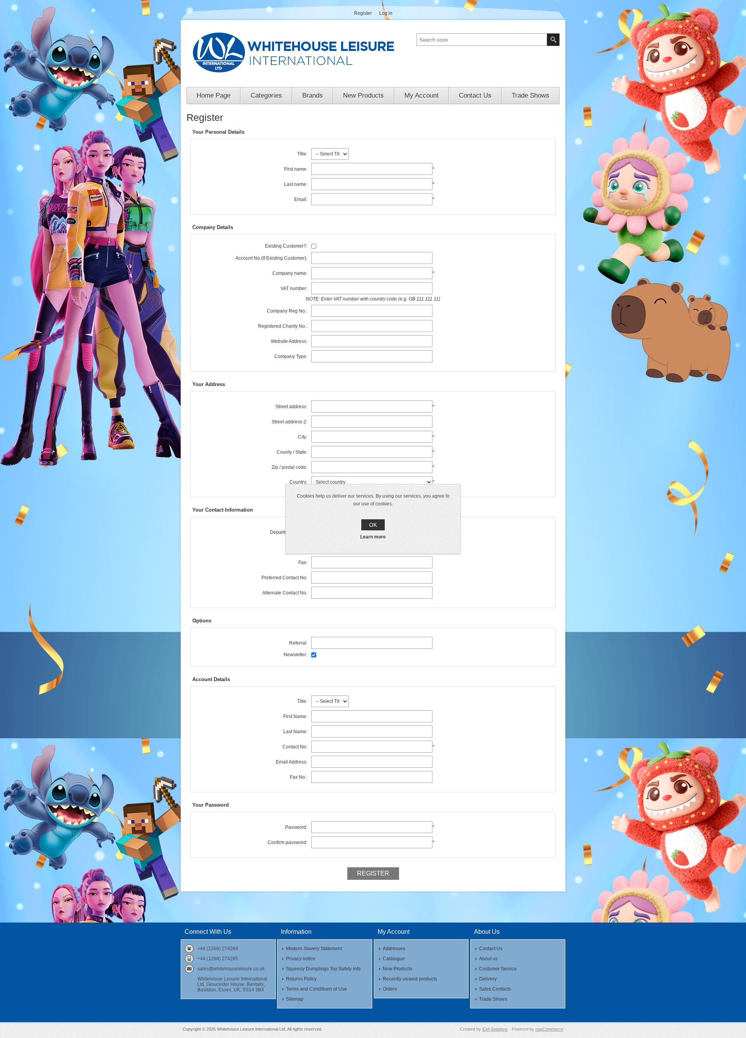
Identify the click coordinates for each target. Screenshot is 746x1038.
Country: (298, 482)
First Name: (295, 716)
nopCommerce (549, 1029)
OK (373, 525)
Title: (302, 154)
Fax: (302, 562)
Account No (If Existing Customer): (271, 258)
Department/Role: (288, 532)
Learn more (373, 537)
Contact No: (294, 747)
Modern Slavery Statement (314, 948)
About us (488, 958)
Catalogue (394, 958)
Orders (390, 989)
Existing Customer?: (286, 246)
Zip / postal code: (289, 467)
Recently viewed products (410, 979)
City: (302, 437)
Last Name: (295, 731)
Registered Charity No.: (282, 326)
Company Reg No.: (287, 311)
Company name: (289, 273)
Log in (385, 13)
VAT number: (294, 288)
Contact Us (475, 95)
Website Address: (289, 341)
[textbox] (482, 39)
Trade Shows (530, 95)
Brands (312, 95)
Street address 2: (289, 422)
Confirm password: (287, 842)
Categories (266, 95)
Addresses (394, 948)
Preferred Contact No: (284, 577)
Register (363, 13)
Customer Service (498, 969)
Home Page (213, 95)
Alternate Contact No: (284, 593)
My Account (421, 95)
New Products (363, 95)
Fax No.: (298, 777)
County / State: (292, 452)
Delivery (488, 979)
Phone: (299, 547)
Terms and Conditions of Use (316, 989)
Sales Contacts (495, 989)
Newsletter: (295, 654)
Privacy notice (300, 958)
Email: (300, 199)
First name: (295, 169)
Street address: (291, 406)
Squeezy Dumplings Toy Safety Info (323, 969)
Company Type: (290, 356)
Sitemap (294, 999)
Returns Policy (301, 979)
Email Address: (291, 762)
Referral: (298, 643)
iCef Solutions (495, 1029)
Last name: (295, 184)
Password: (296, 827)
